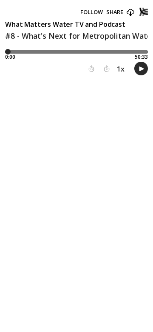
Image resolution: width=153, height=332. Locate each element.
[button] (130, 13)
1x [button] (121, 69)
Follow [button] (91, 12)
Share (114, 12)
